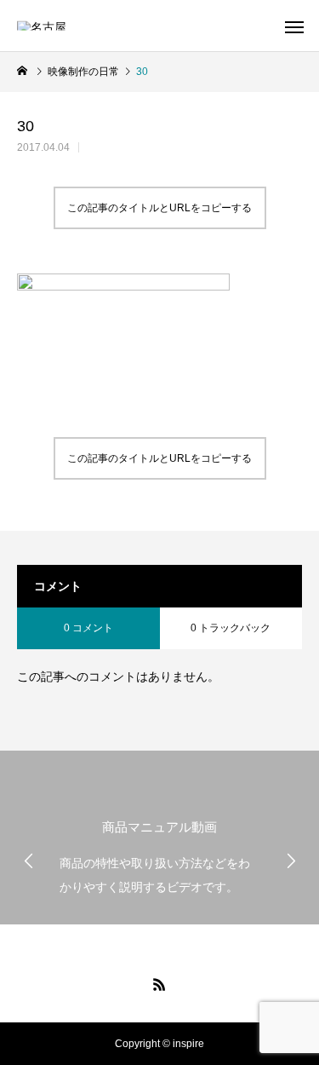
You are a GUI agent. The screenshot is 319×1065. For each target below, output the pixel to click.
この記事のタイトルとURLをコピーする (159, 208)
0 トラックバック (231, 628)
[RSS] (159, 984)
